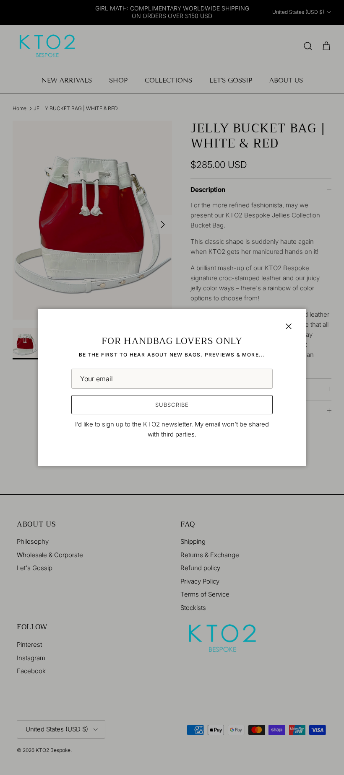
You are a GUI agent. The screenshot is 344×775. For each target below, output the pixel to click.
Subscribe (171, 404)
